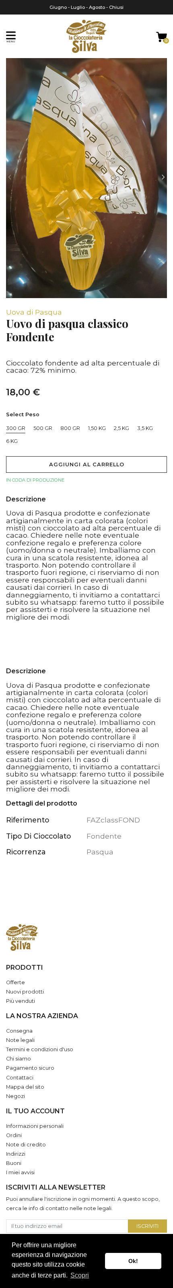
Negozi (15, 1096)
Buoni (13, 1163)
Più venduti (20, 1001)
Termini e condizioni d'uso (39, 1049)
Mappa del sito (25, 1087)
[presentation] (9, 177)
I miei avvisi (20, 1172)
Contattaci (19, 1078)
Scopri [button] (79, 1275)
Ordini (14, 1135)
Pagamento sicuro (30, 1068)
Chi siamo (18, 1059)
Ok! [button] (133, 1261)
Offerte (15, 982)
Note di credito (26, 1145)
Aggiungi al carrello (86, 464)
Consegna (19, 1031)
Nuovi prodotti (25, 992)
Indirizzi (15, 1154)
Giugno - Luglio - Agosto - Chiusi (86, 7)
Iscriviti (147, 1226)
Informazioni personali (35, 1126)
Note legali (20, 1040)
